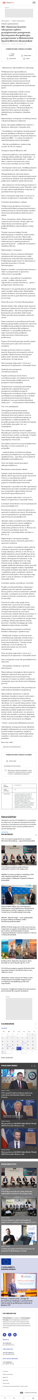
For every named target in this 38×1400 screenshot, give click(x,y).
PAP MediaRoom (9, 1313)
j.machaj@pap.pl (7, 1362)
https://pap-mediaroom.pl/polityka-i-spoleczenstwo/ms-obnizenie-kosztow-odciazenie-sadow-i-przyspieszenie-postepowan (20, 772)
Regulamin (5, 1377)
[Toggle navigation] (34, 2)
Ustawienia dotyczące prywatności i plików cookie (15, 1386)
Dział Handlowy (8, 1349)
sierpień (4, 1028)
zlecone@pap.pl (7, 1343)
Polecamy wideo (9, 1065)
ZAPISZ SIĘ (4, 832)
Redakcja (6, 1339)
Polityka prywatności (8, 1374)
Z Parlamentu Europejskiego (8, 1268)
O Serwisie (5, 1371)
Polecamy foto (8, 1164)
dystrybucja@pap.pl (8, 1352)
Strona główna (5, 21)
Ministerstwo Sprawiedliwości (12, 747)
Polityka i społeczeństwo (18, 21)
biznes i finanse (5, 1090)
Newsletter (5, 1380)
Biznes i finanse (5, 1189)
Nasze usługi (6, 1383)
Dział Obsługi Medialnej (10, 1358)
